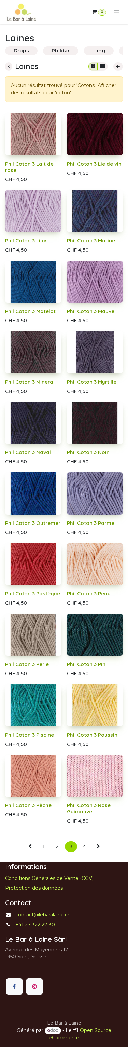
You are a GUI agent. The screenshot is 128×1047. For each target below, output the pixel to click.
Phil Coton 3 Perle (27, 664)
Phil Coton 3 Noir (88, 452)
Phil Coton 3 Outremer (32, 523)
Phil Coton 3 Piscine (29, 735)
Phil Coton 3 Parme (90, 523)
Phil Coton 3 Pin (86, 664)
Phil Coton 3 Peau (89, 593)
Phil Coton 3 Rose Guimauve (89, 808)
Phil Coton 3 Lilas (26, 240)
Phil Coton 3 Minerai (30, 382)
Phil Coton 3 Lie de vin (94, 164)
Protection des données (34, 888)
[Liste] (103, 66)
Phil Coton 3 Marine (91, 240)
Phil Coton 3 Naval (28, 452)
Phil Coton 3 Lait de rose (29, 167)
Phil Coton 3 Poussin (92, 735)
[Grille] (93, 66)
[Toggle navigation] (116, 12)
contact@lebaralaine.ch (43, 915)
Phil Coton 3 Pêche (28, 805)
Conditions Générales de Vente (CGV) (49, 878)
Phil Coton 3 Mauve (90, 311)
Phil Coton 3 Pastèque (32, 593)
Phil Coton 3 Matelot (30, 311)
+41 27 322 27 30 (35, 925)
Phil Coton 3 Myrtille (91, 382)
